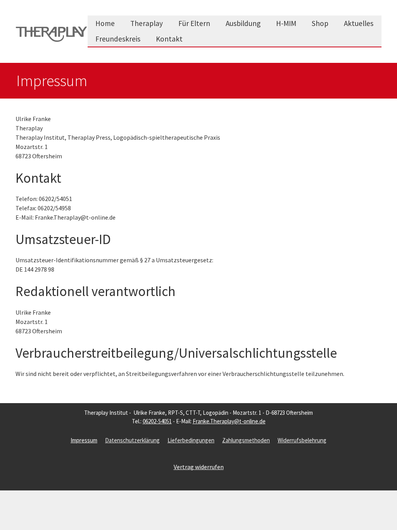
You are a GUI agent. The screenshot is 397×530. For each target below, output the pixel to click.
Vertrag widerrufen (199, 467)
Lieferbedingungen (190, 440)
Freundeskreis (117, 38)
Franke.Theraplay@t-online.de (229, 421)
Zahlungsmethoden (246, 440)
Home (105, 23)
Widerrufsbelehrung (302, 440)
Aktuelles (358, 23)
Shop (320, 23)
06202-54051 (157, 421)
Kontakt (169, 38)
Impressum (84, 440)
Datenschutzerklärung (132, 440)
